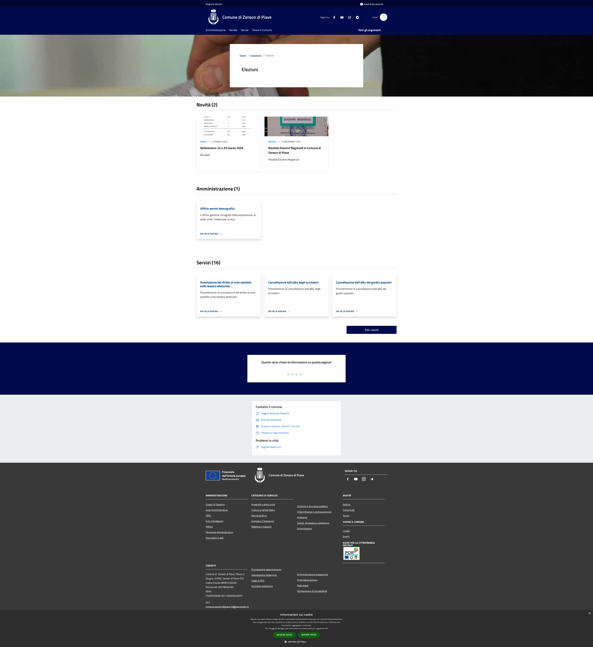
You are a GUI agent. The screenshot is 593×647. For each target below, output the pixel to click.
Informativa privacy (307, 580)
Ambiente (302, 517)
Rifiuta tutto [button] (309, 634)
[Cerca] (383, 17)
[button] (296, 641)
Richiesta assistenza (262, 586)
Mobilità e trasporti (261, 527)
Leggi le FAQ (257, 580)
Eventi (346, 536)
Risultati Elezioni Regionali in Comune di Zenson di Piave (294, 150)
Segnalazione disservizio (264, 575)
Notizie (272, 141)
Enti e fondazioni (214, 521)
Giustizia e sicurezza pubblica (312, 506)
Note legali (302, 585)
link (326, 628)
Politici (209, 527)
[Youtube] (341, 17)
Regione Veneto (214, 4)
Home (243, 55)
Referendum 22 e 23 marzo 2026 (221, 148)
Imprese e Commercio (262, 521)
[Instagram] (348, 17)
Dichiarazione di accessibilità (312, 591)
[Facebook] (333, 17)
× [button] (589, 613)
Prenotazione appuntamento (266, 569)
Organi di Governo (215, 504)
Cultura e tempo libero (263, 510)
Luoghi (346, 531)
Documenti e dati (215, 538)
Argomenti (255, 55)
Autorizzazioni (304, 528)
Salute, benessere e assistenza (313, 523)
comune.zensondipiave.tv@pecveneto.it (227, 607)
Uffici (208, 515)
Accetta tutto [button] (284, 635)
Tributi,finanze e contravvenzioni (314, 512)
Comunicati (349, 510)
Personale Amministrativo (219, 532)
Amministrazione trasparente (312, 574)
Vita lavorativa (259, 515)
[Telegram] (356, 17)
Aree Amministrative (217, 510)
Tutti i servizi (372, 330)
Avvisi (203, 141)
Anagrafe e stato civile (263, 504)
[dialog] (296, 628)
